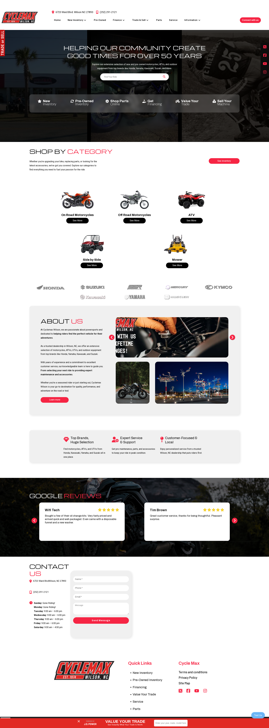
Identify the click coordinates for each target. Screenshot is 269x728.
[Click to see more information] (77, 200)
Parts (136, 709)
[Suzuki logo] (92, 287)
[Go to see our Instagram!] (205, 691)
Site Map (184, 683)
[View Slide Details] (140, 337)
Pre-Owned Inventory (147, 680)
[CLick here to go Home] (84, 670)
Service (138, 701)
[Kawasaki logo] (92, 296)
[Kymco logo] (218, 287)
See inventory (224, 161)
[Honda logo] (50, 287)
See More (77, 220)
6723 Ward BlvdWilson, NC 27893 (49, 581)
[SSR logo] (134, 287)
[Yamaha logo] (134, 296)
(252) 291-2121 (41, 592)
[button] (34, 520)
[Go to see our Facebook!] (265, 55)
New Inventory (143, 673)
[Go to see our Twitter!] (265, 47)
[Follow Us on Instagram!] (265, 72)
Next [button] (232, 337)
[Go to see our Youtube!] (265, 63)
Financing (140, 687)
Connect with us (250, 20)
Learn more (54, 399)
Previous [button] (111, 337)
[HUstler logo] (176, 296)
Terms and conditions (193, 672)
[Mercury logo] (176, 287)
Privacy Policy (188, 677)
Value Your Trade (144, 694)
